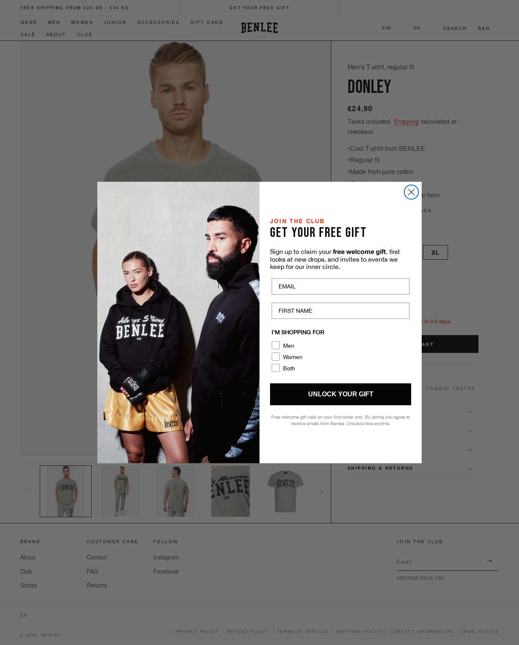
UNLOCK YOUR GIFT (340, 394)
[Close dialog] (411, 192)
